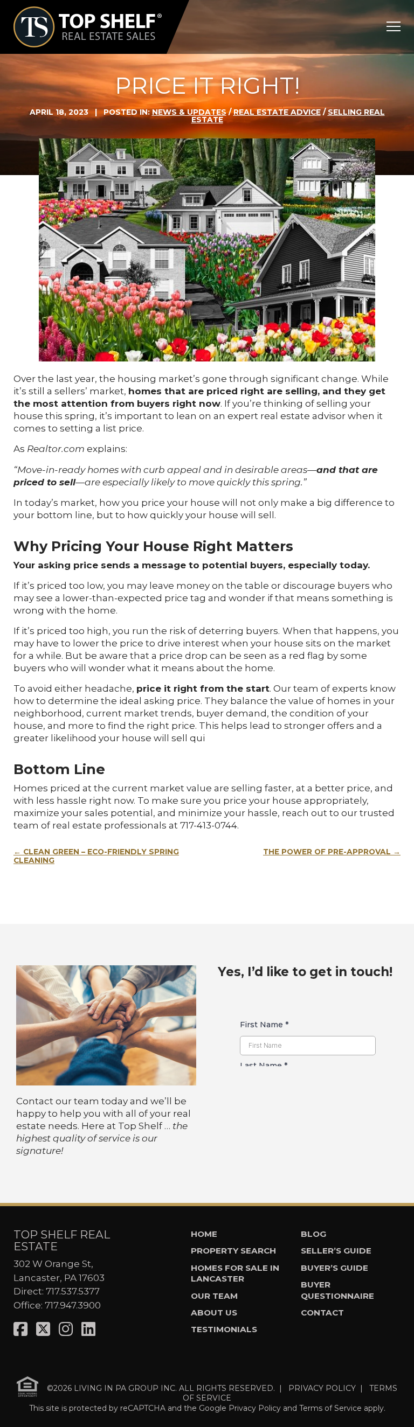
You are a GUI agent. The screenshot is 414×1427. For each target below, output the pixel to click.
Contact (322, 1312)
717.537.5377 (73, 1291)
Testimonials (224, 1329)
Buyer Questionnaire (337, 1290)
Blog (313, 1234)
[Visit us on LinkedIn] (88, 1329)
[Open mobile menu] (394, 26)
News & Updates (189, 112)
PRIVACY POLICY (322, 1388)
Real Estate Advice (277, 112)
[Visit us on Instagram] (66, 1329)
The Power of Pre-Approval (327, 851)
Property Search (233, 1250)
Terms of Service (330, 1408)
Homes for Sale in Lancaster (235, 1273)
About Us (214, 1312)
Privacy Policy (255, 1408)
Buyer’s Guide (334, 1268)
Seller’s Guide (336, 1250)
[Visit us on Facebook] (20, 1329)
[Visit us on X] (43, 1329)
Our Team (214, 1296)
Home (204, 1234)
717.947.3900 (73, 1305)
